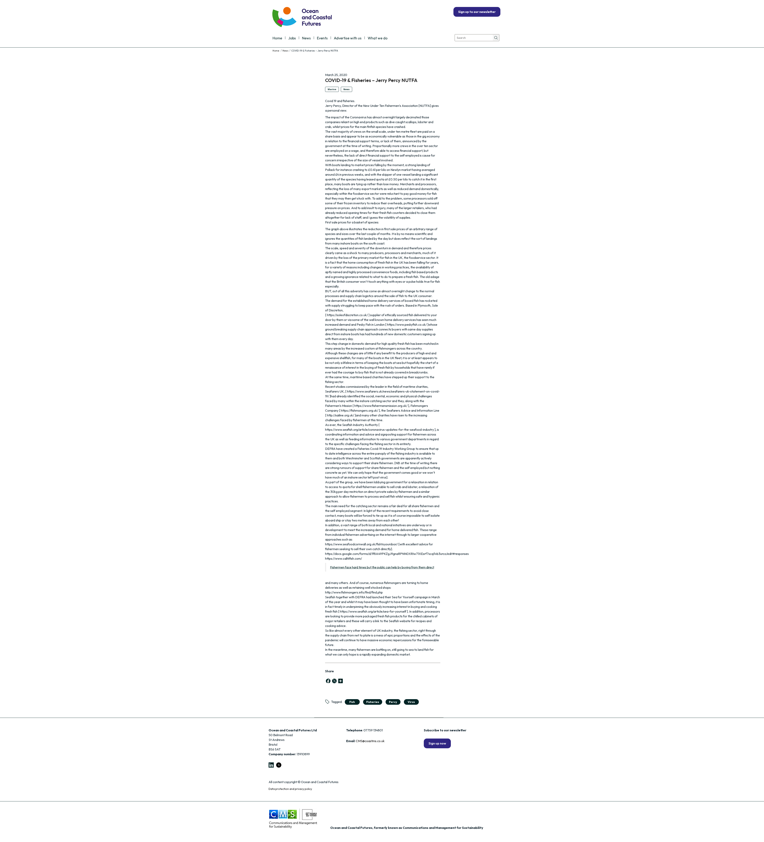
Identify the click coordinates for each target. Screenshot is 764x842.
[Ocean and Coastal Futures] (302, 17)
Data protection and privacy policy (290, 789)
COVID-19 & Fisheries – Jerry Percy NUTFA (371, 80)
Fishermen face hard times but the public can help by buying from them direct (382, 567)
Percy (393, 702)
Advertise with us (348, 38)
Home (277, 38)
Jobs (292, 38)
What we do (378, 38)
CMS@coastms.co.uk (370, 741)
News (306, 38)
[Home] (276, 50)
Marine (332, 89)
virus (411, 702)
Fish (352, 702)
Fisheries (372, 702)
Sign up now (437, 743)
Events (322, 38)
